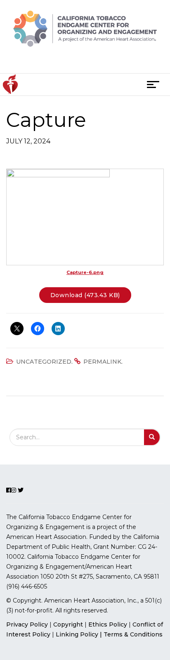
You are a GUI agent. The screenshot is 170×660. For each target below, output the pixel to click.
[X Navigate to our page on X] (99, 63)
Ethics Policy (107, 624)
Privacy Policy (27, 624)
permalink (102, 361)
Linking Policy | (80, 634)
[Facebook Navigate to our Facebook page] (70, 63)
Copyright (68, 624)
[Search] (152, 437)
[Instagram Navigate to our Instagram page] (83, 63)
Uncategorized (43, 361)
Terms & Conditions (133, 634)
